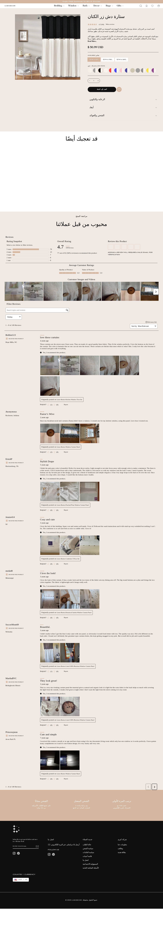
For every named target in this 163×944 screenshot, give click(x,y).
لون (96, 66)
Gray (138, 70)
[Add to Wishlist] (119, 89)
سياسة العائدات (88, 852)
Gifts (119, 6)
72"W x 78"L (107, 59)
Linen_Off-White (90, 70)
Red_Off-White (111, 70)
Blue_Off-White (116, 70)
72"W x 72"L (94, 59)
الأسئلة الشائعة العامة (91, 868)
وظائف (120, 849)
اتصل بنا (85, 860)
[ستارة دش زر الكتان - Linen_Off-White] (6, 202)
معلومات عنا (122, 845)
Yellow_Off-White (148, 70)
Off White (106, 70)
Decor (96, 6)
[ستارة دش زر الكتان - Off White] (15, 202)
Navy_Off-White (127, 70)
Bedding (58, 6)
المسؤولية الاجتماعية (90, 864)
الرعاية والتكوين (97, 99)
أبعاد (91, 107)
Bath (85, 6)
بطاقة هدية (122, 852)
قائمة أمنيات (87, 856)
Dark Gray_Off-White (143, 70)
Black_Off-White (100, 70)
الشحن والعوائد (96, 115)
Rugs (108, 6)
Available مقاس (93, 55)
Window (72, 6)
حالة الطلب (87, 845)
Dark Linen (132, 70)
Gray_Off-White (95, 70)
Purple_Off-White (154, 70)
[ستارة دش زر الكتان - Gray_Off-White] (9, 202)
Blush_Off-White (122, 70)
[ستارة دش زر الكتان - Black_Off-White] (12, 202)
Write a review (110, 24)
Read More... (92, 41)
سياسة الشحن (88, 849)
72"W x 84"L (121, 59)
